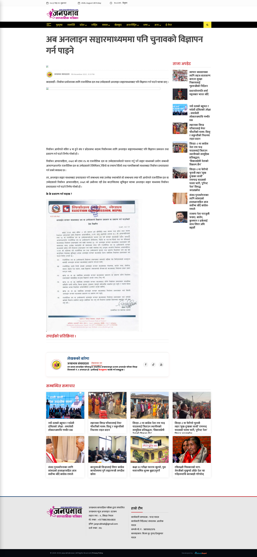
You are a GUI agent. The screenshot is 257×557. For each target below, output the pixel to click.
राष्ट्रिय (94, 25)
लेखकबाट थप (96, 363)
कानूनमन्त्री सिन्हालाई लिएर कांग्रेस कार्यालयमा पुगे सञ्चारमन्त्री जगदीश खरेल (107, 470)
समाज (105, 25)
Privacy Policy (97, 553)
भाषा (145, 25)
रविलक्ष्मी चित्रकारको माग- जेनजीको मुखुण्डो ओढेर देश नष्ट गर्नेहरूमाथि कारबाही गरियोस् (190, 470)
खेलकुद (118, 25)
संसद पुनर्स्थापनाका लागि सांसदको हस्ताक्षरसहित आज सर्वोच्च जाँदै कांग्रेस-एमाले (199, 202)
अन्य (156, 25)
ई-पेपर (169, 25)
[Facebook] (145, 364)
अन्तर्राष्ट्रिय (131, 25)
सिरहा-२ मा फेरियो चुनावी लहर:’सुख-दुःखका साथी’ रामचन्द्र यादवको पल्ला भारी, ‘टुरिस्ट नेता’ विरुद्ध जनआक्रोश (198, 180)
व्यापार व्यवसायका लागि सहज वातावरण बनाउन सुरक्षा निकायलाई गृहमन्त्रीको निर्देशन (199, 79)
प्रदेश (82, 25)
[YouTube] (161, 364)
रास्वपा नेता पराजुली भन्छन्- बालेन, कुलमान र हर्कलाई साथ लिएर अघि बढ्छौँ (199, 221)
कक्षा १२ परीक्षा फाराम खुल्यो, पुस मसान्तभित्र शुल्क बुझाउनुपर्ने (149, 469)
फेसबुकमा (103, 370)
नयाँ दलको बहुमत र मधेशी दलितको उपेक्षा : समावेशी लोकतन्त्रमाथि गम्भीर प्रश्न (61, 426)
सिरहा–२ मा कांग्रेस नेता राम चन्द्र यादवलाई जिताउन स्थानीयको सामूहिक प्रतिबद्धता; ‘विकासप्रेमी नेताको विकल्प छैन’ (199, 154)
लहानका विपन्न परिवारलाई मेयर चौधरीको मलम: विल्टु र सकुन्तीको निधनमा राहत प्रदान (199, 132)
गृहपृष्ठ (59, 25)
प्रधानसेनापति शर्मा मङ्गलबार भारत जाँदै (199, 93)
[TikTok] (153, 364)
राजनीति (71, 25)
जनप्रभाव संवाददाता (61, 74)
